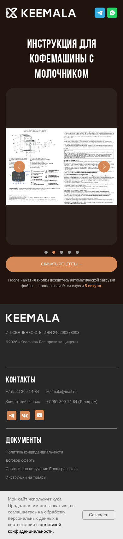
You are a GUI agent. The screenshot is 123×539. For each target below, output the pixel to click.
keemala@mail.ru (61, 391)
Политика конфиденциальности (34, 452)
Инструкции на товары (26, 477)
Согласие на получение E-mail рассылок (42, 469)
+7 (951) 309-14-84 (22, 391)
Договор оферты (21, 460)
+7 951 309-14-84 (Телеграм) (71, 402)
